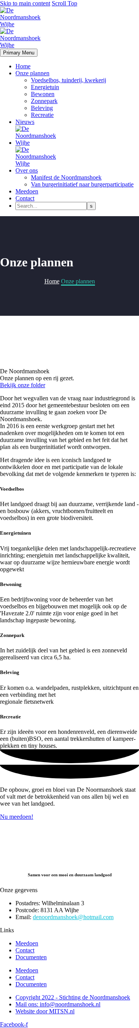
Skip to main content (25, 3)
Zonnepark (44, 101)
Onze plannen (32, 73)
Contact (24, 198)
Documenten (31, 957)
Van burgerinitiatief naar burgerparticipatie (82, 184)
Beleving (42, 108)
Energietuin (45, 87)
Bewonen (42, 94)
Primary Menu (18, 53)
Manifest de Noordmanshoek (66, 177)
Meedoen (26, 191)
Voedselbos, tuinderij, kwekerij (68, 80)
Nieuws (24, 122)
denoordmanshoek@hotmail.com (73, 917)
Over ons (26, 170)
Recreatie (42, 115)
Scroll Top (64, 3)
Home (23, 66)
